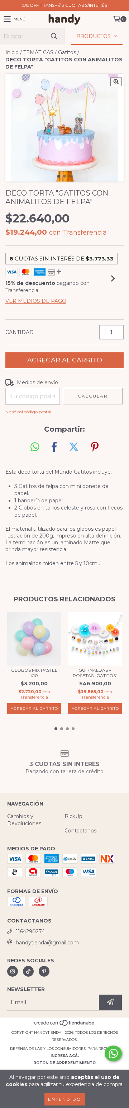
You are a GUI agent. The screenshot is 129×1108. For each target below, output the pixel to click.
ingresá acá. (65, 1055)
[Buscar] (54, 36)
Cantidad (19, 332)
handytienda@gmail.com (47, 942)
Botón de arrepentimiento (64, 1063)
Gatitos (67, 52)
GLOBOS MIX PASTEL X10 (34, 672)
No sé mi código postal (28, 411)
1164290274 (30, 931)
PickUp (73, 816)
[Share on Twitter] (74, 447)
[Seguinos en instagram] (12, 971)
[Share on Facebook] (54, 447)
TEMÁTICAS (38, 52)
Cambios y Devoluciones (24, 820)
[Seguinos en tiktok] (28, 971)
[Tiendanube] (64, 1025)
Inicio (12, 52)
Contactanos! (80, 830)
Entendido (64, 1099)
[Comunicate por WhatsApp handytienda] (113, 1053)
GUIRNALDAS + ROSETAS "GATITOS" (95, 672)
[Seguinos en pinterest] (44, 971)
